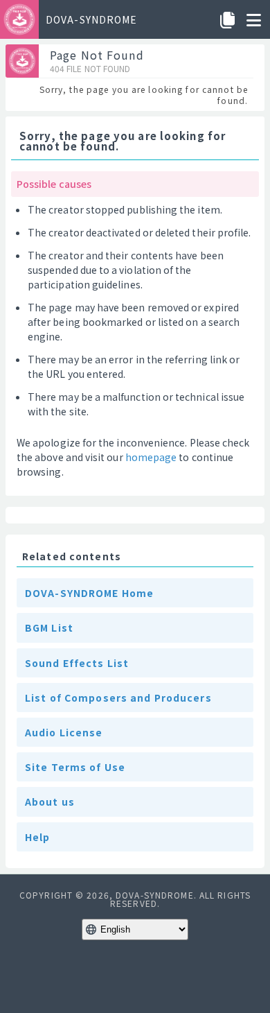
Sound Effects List (77, 663)
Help (37, 837)
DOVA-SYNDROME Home (89, 593)
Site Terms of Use (75, 767)
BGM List (49, 627)
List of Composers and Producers (118, 697)
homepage (151, 457)
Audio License (64, 732)
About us (50, 801)
